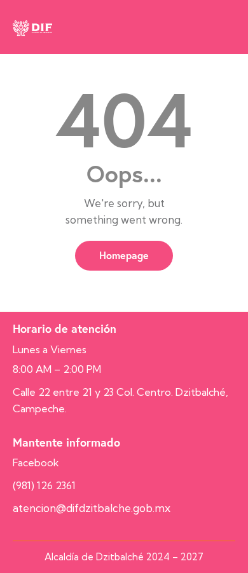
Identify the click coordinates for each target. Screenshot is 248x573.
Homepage (124, 255)
